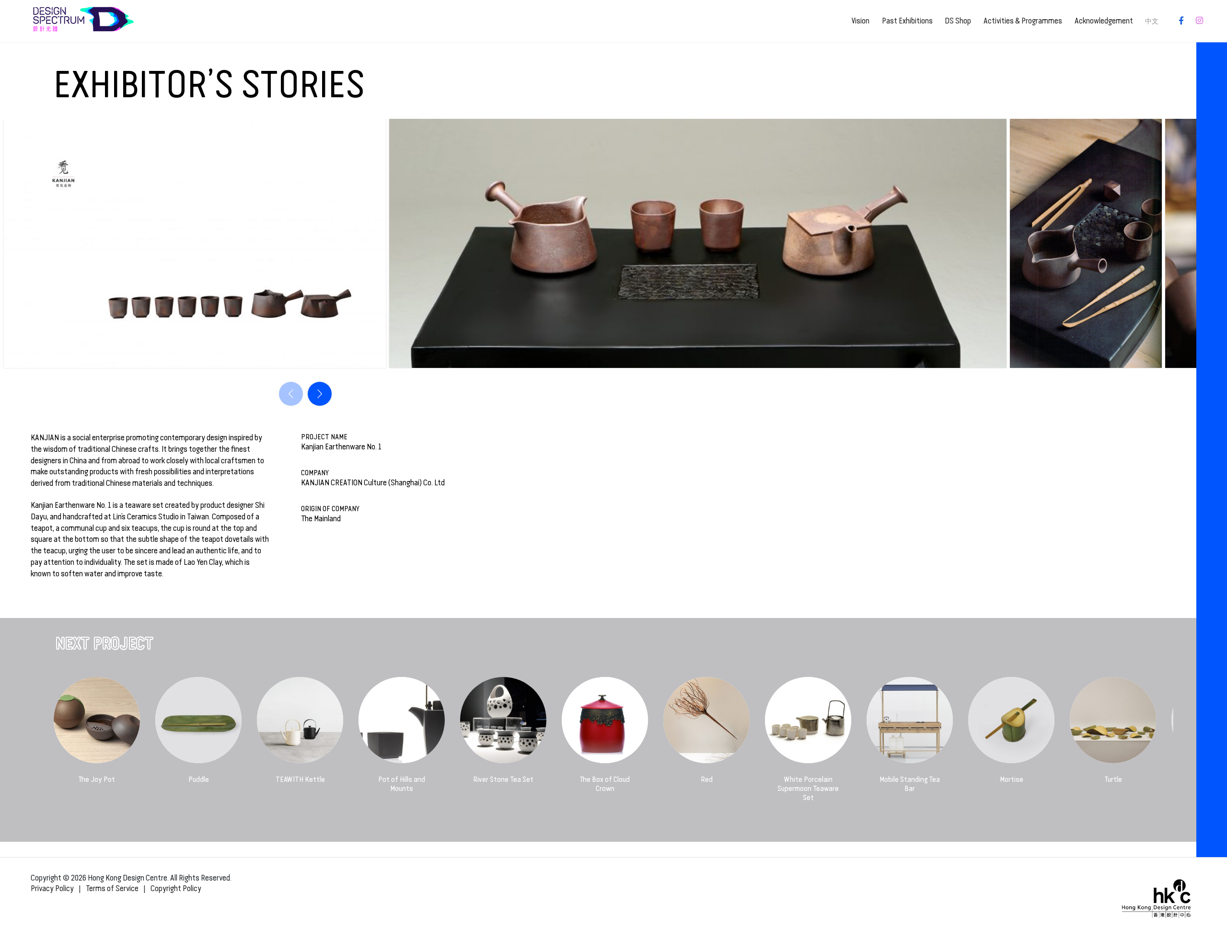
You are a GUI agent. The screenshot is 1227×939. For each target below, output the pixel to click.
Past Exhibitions (907, 20)
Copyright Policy (175, 888)
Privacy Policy (52, 888)
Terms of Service (112, 888)
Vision (860, 20)
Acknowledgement (1104, 20)
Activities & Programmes (1023, 20)
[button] (320, 394)
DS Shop (958, 20)
